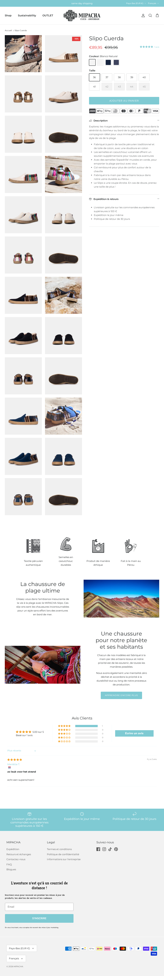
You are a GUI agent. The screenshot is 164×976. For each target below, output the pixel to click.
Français (152, 3)
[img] (14, 759)
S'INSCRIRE (39, 918)
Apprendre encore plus (121, 695)
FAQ (9, 864)
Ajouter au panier (124, 100)
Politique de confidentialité (63, 854)
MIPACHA (18, 966)
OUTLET (47, 15)
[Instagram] (104, 849)
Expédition (12, 849)
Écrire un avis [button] (134, 733)
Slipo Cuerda (21, 30)
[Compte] (142, 15)
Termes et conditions (59, 849)
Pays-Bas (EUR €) (134, 3)
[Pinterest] (116, 849)
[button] (64, 726)
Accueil (8, 30)
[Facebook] (98, 849)
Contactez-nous (15, 859)
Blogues (11, 869)
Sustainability (27, 15)
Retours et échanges (18, 854)
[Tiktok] (110, 849)
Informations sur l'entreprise (64, 859)
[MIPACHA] (82, 15)
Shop (8, 15)
